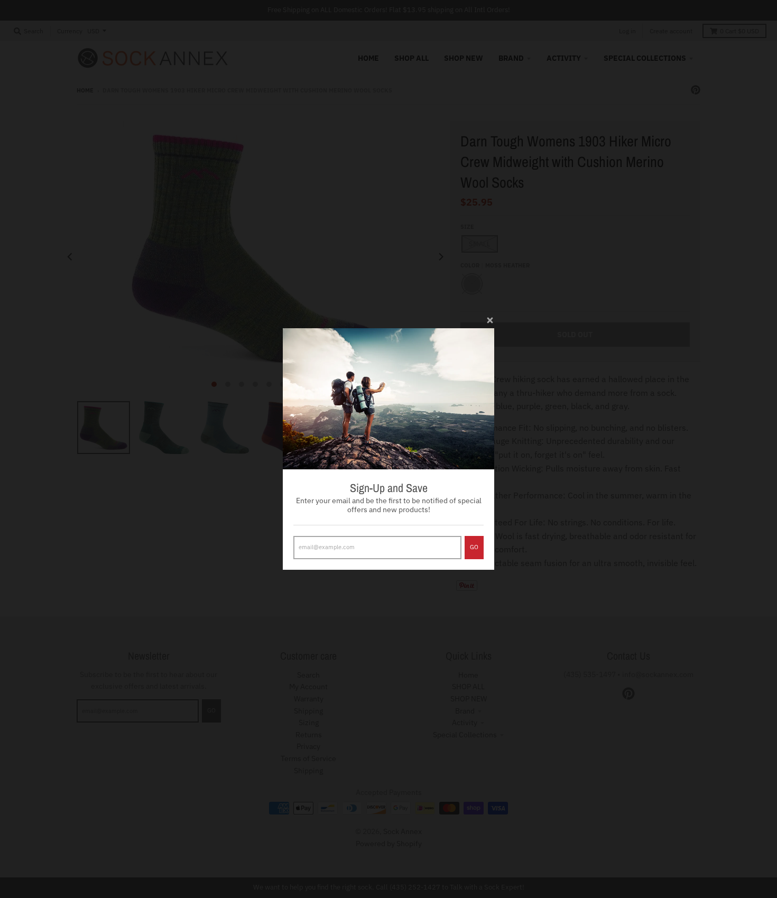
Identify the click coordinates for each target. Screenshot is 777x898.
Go (474, 547)
